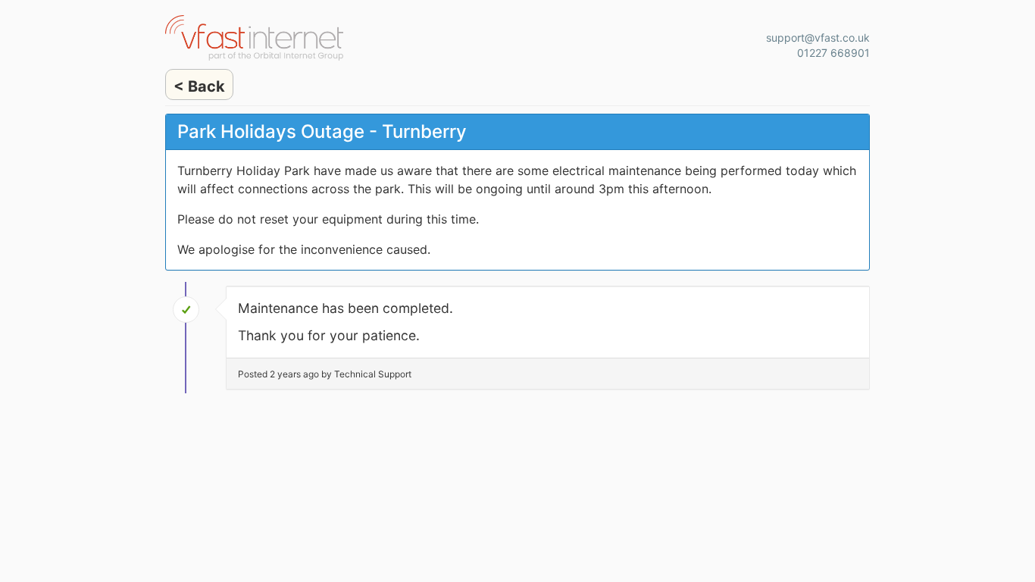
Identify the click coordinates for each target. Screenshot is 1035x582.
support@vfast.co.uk (818, 37)
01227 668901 (833, 52)
